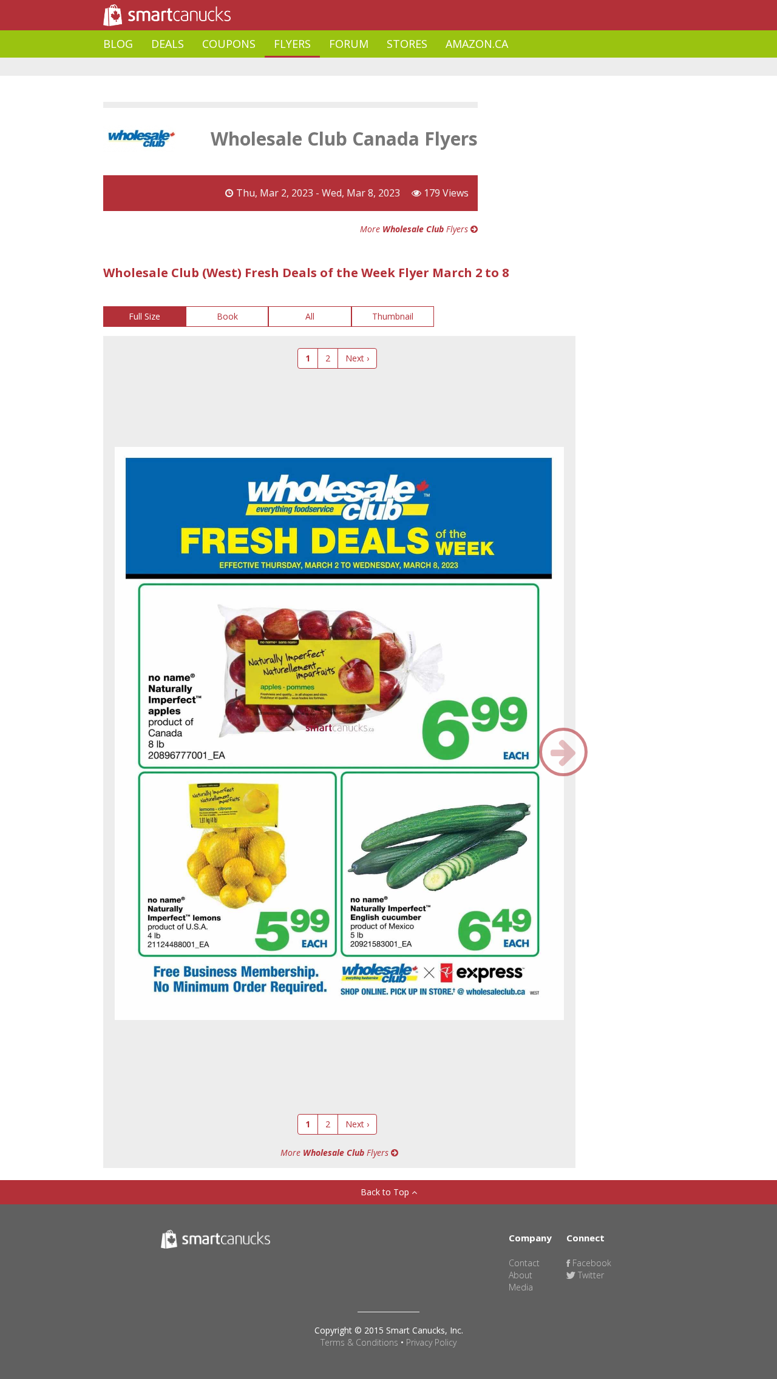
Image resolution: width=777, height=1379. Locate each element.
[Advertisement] (324, 67)
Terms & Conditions (359, 1342)
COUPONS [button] (229, 43)
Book (227, 316)
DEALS (167, 43)
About (520, 1275)
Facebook (590, 1263)
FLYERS (292, 43)
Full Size (144, 316)
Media (521, 1287)
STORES (407, 43)
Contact (524, 1263)
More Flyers (415, 229)
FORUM (348, 43)
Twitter (589, 1275)
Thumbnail (392, 316)
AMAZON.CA (477, 43)
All (309, 316)
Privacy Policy (431, 1342)
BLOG (118, 43)
